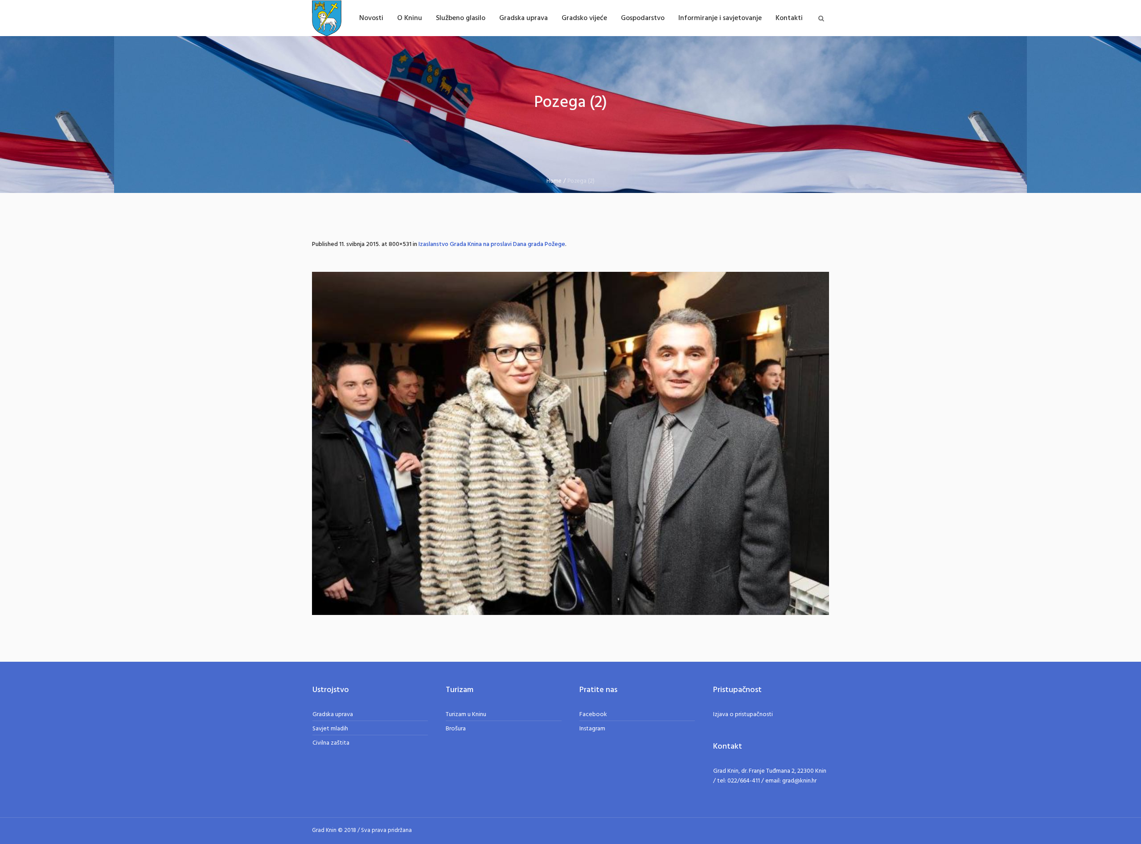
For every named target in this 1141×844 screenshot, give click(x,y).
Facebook (593, 714)
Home (554, 181)
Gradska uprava (332, 714)
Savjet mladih (330, 729)
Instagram (592, 729)
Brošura (456, 729)
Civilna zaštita (330, 743)
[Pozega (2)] (570, 443)
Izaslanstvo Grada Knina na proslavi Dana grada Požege (492, 244)
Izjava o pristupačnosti (743, 714)
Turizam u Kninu (466, 714)
